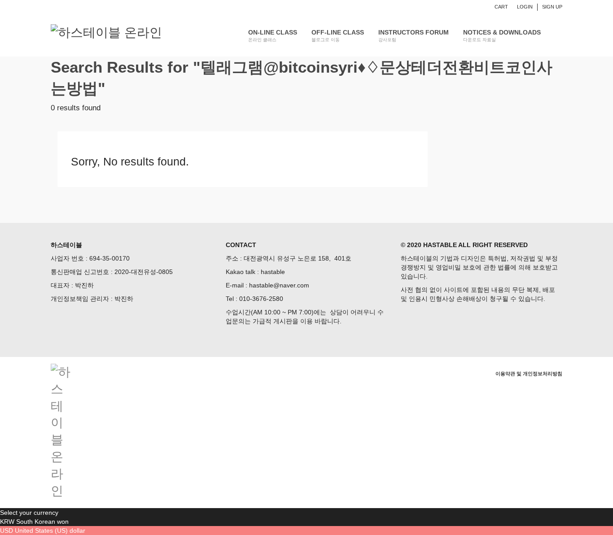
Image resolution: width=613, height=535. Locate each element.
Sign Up (552, 6)
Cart (501, 6)
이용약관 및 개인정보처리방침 (528, 373)
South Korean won (42, 521)
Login (525, 6)
